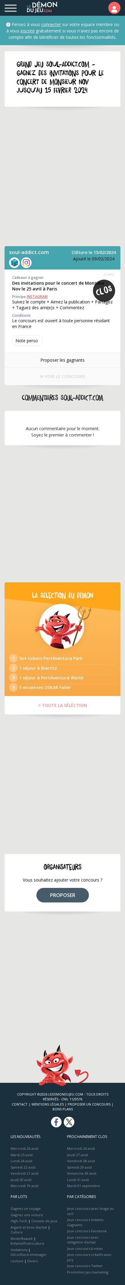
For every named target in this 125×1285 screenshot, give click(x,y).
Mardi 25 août (22, 1155)
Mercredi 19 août (25, 1185)
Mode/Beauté (22, 1238)
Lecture (17, 1261)
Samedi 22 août (23, 1167)
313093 (108, 274)
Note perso (26, 340)
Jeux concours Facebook (87, 1231)
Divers (32, 1261)
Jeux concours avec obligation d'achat (83, 1240)
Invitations (19, 1249)
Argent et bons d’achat (29, 1227)
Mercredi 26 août (25, 1148)
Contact (20, 1104)
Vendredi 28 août (81, 1161)
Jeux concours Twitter (85, 1265)
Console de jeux (44, 1221)
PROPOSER (62, 895)
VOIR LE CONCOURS (64, 376)
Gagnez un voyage (26, 1208)
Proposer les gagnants (62, 360)
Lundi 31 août (78, 1179)
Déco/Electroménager (29, 1254)
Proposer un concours (89, 1104)
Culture (17, 1232)
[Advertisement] (62, 176)
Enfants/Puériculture (27, 1243)
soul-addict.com (29, 252)
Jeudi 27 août (77, 1155)
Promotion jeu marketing (87, 1272)
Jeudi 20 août (21, 1179)
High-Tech (19, 1221)
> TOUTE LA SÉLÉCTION (62, 705)
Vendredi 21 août (25, 1173)
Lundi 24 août (21, 1161)
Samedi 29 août (79, 1167)
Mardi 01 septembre (83, 1185)
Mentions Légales (48, 1104)
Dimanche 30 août (81, 1173)
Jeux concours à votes (85, 1248)
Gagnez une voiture (27, 1215)
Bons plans (62, 1109)
